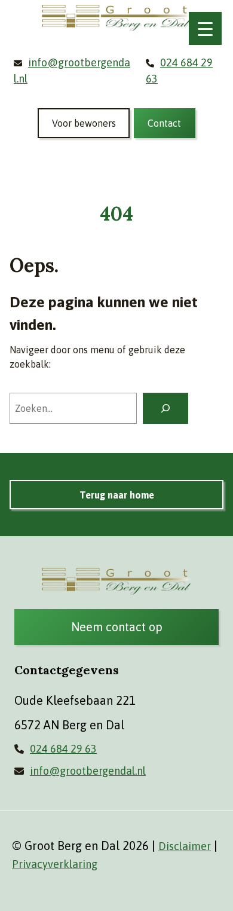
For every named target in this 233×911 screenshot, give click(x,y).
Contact (164, 123)
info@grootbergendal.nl (88, 771)
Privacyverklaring (54, 864)
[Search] (165, 408)
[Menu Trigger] (205, 28)
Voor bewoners (84, 123)
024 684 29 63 (63, 748)
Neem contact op (117, 627)
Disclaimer (184, 846)
